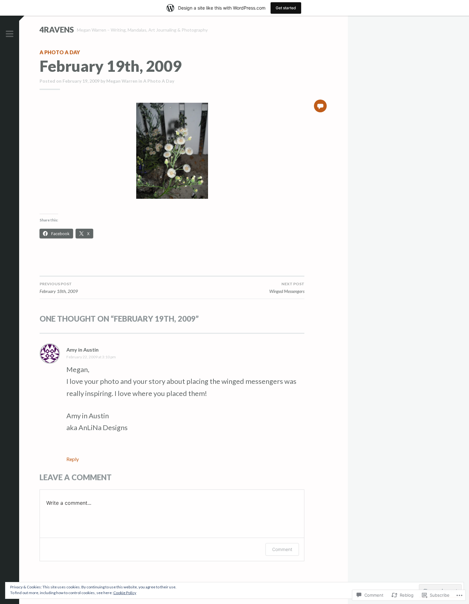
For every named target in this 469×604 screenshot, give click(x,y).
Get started (286, 7)
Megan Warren (122, 81)
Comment (282, 549)
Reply (72, 459)
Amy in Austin (82, 350)
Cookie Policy (124, 592)
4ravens (57, 29)
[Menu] (9, 34)
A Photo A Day (60, 52)
